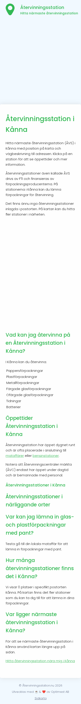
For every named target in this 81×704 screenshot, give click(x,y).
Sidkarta (41, 698)
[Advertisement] (40, 61)
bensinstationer (46, 455)
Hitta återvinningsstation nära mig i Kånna (40, 660)
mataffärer (15, 455)
